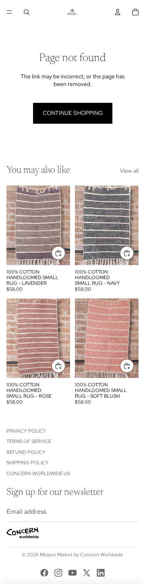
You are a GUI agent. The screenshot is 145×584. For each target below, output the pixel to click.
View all (129, 170)
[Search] (26, 12)
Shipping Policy (27, 462)
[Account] (117, 12)
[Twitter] (86, 573)
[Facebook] (44, 573)
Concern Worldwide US (38, 473)
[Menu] (9, 12)
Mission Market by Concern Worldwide (81, 554)
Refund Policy (26, 452)
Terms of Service (28, 442)
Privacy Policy (26, 431)
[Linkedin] (101, 573)
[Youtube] (72, 573)
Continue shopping (73, 112)
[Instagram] (58, 573)
